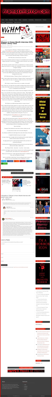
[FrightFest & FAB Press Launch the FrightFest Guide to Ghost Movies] (17, 182)
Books (16, 19)
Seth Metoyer (39, 349)
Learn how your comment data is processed (21, 267)
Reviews (3, 22)
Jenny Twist (8, 46)
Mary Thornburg (8, 218)
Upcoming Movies (9, 22)
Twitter (25, 384)
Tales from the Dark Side (23, 118)
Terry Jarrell (39, 331)
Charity (20, 19)
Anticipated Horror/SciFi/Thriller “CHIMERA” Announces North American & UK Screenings (27, 182)
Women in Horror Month (24, 46)
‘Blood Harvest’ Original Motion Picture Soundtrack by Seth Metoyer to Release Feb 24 (43, 351)
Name (2, 253)
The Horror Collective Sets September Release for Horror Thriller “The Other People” (42, 296)
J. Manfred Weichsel (40, 338)
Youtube (25, 389)
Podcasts (44, 19)
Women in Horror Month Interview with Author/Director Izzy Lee (12, 170)
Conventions (25, 19)
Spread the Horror (16, 46)
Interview (2, 37)
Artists (6, 19)
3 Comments (10, 45)
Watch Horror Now (17, 22)
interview (5, 46)
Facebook (25, 386)
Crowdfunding (31, 19)
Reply (33, 207)
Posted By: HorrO (4, 45)
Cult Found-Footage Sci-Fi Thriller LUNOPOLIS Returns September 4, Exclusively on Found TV (42, 309)
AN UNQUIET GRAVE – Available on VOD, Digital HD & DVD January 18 (6, 181)
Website (2, 261)
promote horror (12, 46)
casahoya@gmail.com (24, 151)
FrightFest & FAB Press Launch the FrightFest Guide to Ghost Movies (16, 188)
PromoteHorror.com (10, 51)
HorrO (10, 183)
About (3, 19)
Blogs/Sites (11, 19)
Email (2, 257)
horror (2, 46)
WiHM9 (20, 46)
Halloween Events (38, 19)
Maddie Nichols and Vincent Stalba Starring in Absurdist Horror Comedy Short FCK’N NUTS (43, 346)
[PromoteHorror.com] (26, 11)
